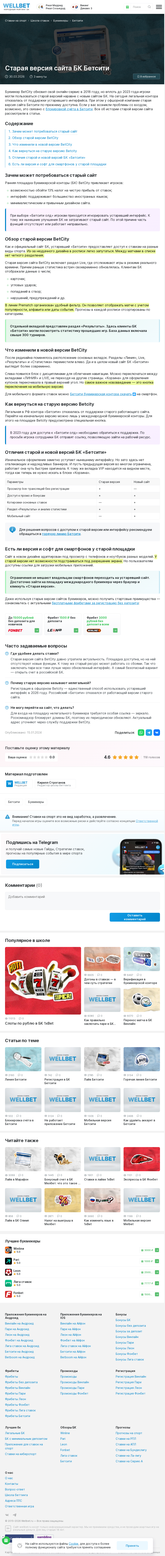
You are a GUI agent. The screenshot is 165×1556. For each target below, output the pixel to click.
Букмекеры (36, 802)
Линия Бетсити (16, 1079)
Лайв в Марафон (16, 1179)
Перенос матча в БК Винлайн (138, 1021)
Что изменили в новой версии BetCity (42, 144)
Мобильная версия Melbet (137, 1222)
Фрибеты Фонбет (17, 1404)
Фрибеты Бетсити (17, 1416)
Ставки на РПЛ (126, 1438)
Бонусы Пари (125, 1342)
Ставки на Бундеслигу (131, 1450)
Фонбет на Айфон (72, 1340)
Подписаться (22, 864)
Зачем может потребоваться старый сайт (44, 131)
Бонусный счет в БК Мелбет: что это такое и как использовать (62, 1181)
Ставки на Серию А (129, 1461)
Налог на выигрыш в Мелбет (58, 1222)
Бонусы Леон (125, 1348)
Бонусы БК (123, 1320)
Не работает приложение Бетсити (59, 1122)
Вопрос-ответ (15, 1489)
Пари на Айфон (70, 1329)
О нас (9, 1478)
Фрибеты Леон (15, 1399)
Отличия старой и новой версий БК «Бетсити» (48, 157)
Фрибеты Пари (15, 1393)
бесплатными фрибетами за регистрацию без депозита (95, 603)
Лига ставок (68, 1455)
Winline (65, 1433)
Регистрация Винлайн (131, 1376)
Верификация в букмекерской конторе (140, 981)
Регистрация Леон (129, 1387)
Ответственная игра (19, 1506)
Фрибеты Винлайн (17, 1387)
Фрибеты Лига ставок (20, 1410)
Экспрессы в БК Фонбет (141, 1179)
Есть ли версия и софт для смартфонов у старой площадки (59, 164)
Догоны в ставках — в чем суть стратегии (100, 981)
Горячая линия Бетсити (140, 1079)
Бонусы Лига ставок (130, 1359)
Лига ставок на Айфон (75, 1346)
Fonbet (65, 1450)
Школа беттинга (16, 1495)
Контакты (11, 1483)
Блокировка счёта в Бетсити (19, 1122)
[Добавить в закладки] (146, 76)
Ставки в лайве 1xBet (99, 1179)
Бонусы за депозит (129, 1331)
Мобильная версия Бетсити (97, 1122)
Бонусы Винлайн (127, 1337)
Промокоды (68, 1376)
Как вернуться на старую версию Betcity (44, 151)
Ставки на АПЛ (126, 1444)
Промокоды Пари (72, 1387)
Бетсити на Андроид (19, 1351)
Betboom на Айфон (73, 1357)
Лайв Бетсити (94, 1079)
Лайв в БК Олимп (17, 1220)
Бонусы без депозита (131, 1325)
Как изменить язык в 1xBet (98, 1222)
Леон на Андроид (17, 1334)
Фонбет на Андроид (19, 1340)
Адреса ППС (13, 1500)
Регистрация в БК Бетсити (57, 1081)
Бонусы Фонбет (127, 1353)
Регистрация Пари (128, 1382)
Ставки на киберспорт (20, 1454)
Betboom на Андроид (20, 1357)
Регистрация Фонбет (130, 1393)
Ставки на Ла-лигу (128, 1455)
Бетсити (14, 802)
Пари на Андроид (17, 1329)
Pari (62, 1438)
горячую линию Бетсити (61, 534)
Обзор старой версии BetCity (35, 138)
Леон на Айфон (70, 1334)
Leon (63, 1444)
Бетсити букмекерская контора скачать (101, 394)
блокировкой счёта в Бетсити (69, 109)
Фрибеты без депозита (21, 1382)
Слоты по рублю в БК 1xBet (29, 1023)
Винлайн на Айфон (72, 1323)
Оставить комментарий (135, 917)
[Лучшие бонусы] (6, 1540)
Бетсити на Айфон (72, 1351)
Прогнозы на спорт (129, 1433)
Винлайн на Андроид (19, 1323)
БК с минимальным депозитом (26, 1438)
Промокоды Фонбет (74, 1393)
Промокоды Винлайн (74, 1382)
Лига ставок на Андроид (22, 1346)
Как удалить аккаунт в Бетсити (139, 1122)
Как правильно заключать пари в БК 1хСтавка (98, 1022)
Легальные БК (15, 1433)
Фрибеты (11, 1376)
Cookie (73, 1543)
